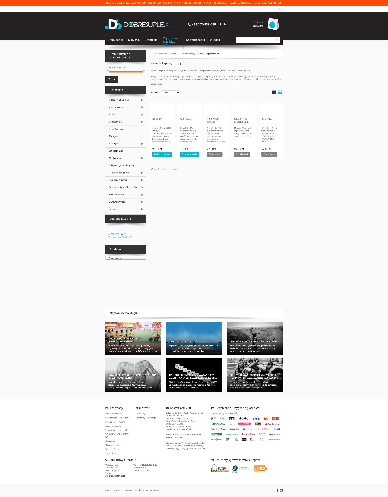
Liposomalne (116, 151)
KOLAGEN (208, 3)
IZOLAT (188, 3)
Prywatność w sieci (113, 413)
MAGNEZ (197, 3)
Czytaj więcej (156, 84)
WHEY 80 (178, 3)
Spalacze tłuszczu (118, 180)
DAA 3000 (157, 119)
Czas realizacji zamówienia (117, 417)
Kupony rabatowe (112, 445)
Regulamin (110, 441)
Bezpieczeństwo (112, 449)
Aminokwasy (116, 107)
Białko (112, 114)
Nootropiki (115, 158)
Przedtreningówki (119, 172)
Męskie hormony (188, 53)
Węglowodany (116, 194)
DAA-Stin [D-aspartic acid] (241, 120)
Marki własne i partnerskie (117, 430)
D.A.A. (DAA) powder (213, 120)
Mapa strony (110, 453)
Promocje (151, 40)
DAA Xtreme (186, 119)
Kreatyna (114, 143)
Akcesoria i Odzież (119, 100)
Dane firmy (140, 413)
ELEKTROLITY (155, 3)
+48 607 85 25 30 (118, 234)
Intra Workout (116, 129)
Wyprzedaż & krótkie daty (170, 41)
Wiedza (215, 40)
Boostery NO (115, 122)
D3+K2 (217, 3)
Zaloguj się (258, 22)
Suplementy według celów (123, 187)
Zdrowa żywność (117, 202)
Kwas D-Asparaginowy (208, 53)
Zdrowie (173, 53)
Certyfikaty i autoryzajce (146, 417)
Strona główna (160, 53)
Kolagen (113, 136)
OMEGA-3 (168, 3)
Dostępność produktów (115, 422)
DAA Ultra (266, 119)
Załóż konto (258, 26)
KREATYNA (141, 3)
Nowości (134, 40)
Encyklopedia (195, 40)
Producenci (115, 40)
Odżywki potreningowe (121, 165)
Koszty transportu (113, 426)
